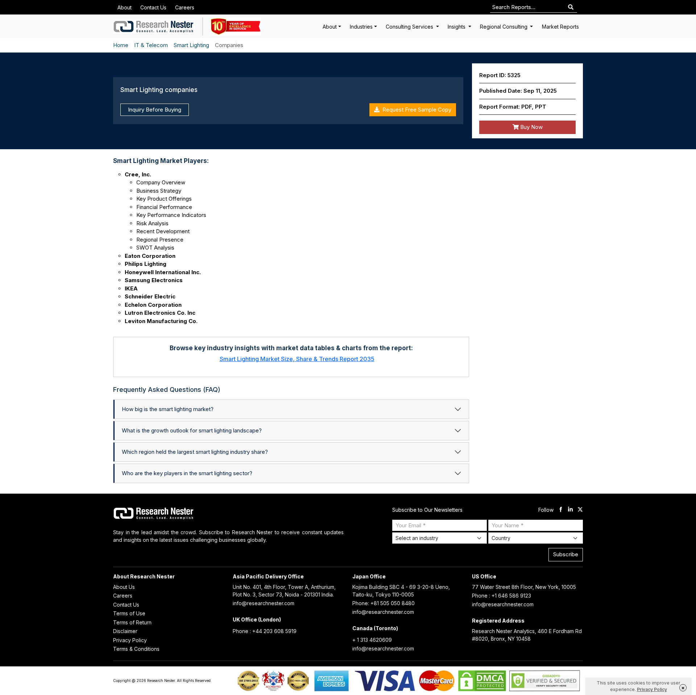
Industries (361, 27)
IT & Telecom (151, 45)
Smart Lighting (191, 45)
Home (120, 45)
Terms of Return (132, 622)
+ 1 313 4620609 (372, 640)
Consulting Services (410, 27)
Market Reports (560, 27)
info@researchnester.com (263, 603)
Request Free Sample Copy (415, 109)
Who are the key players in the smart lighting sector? (187, 473)
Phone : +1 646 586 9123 (501, 596)
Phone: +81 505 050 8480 (383, 603)
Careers (184, 7)
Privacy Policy (130, 640)
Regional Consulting (504, 27)
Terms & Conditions (136, 649)
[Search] (571, 7)
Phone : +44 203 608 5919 (265, 631)
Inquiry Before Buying (154, 109)
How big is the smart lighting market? (168, 409)
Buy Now (531, 126)
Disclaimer (125, 631)
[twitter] (580, 510)
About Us (124, 587)
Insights (457, 27)
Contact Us (153, 7)
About (124, 7)
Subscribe (565, 554)
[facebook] (560, 510)
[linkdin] (570, 510)
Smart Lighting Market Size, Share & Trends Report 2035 (297, 359)
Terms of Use (129, 613)
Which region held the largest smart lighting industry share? (195, 451)
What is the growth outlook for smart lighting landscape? (192, 430)
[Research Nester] (154, 26)
